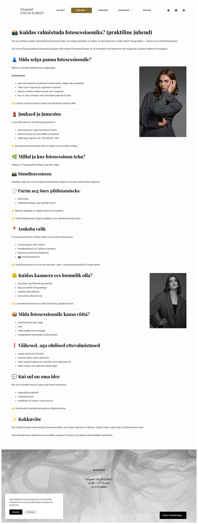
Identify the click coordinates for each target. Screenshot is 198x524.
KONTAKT (147, 10)
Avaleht (61, 10)
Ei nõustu (30, 512)
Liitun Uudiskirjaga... (173, 515)
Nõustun (15, 512)
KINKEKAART (124, 10)
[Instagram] (176, 10)
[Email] (168, 10)
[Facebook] (184, 10)
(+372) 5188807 (99, 487)
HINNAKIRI (103, 10)
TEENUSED (80, 10)
